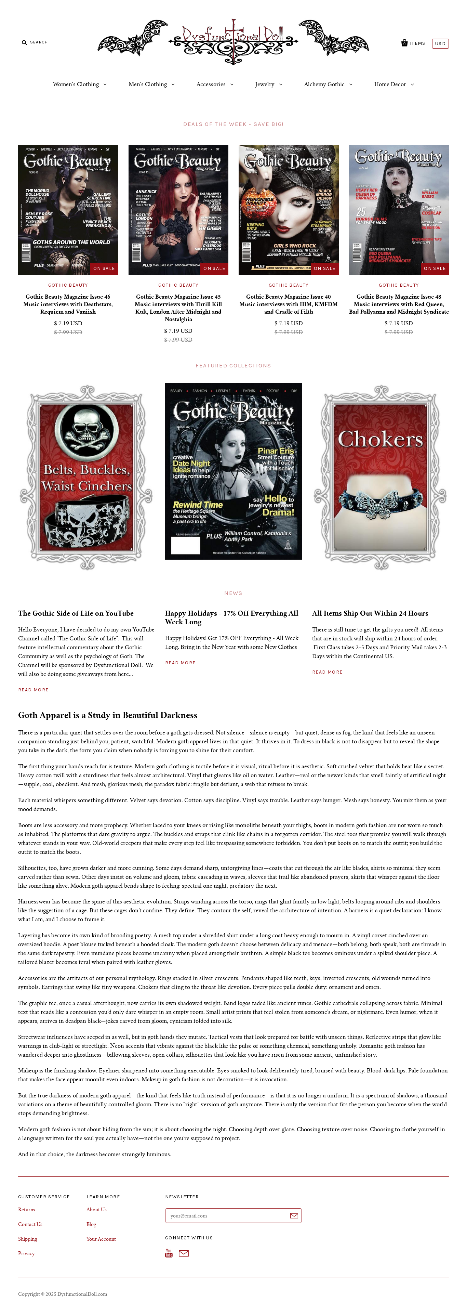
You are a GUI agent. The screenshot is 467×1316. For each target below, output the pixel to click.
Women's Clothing (76, 85)
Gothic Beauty (68, 285)
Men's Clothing (148, 85)
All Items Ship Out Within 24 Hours (370, 614)
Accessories (212, 85)
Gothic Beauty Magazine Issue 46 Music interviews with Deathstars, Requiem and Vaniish (68, 305)
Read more (33, 690)
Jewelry (265, 85)
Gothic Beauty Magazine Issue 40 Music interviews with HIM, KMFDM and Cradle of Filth (288, 305)
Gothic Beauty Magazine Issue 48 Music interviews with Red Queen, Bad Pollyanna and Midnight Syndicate (399, 305)
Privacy (26, 1254)
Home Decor (391, 85)
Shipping (27, 1239)
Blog (91, 1225)
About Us (96, 1210)
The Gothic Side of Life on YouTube (76, 614)
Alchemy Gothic (325, 85)
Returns (26, 1210)
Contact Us (30, 1225)
